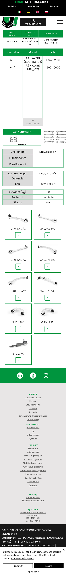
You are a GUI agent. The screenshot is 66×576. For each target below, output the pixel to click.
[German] (28, 12)
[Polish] (46, 12)
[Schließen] (61, 551)
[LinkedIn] (20, 375)
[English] (37, 12)
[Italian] (19, 12)
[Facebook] (33, 375)
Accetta (48, 565)
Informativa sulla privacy (22, 558)
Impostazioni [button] (33, 571)
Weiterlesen (21, 144)
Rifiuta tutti (18, 565)
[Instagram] (46, 375)
